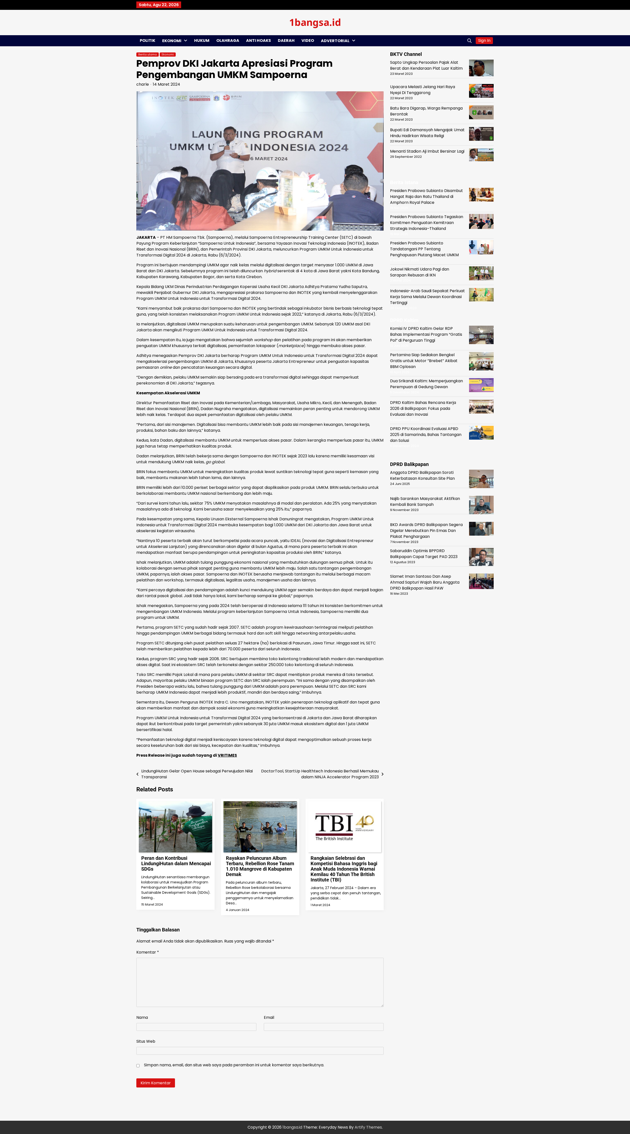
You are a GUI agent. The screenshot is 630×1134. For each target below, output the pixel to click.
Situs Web (145, 1041)
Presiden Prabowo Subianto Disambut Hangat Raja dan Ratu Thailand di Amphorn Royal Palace (426, 196)
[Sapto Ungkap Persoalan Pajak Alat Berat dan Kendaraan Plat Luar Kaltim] (481, 69)
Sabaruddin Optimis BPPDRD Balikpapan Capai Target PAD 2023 (423, 553)
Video (307, 40)
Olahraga (227, 40)
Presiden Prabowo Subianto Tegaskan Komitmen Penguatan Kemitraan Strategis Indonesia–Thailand (426, 222)
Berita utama (147, 54)
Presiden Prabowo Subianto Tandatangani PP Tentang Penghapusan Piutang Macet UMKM (424, 248)
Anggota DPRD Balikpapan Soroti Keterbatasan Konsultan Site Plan (422, 475)
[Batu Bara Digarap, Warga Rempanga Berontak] (481, 113)
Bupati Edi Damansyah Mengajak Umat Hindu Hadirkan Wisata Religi (427, 133)
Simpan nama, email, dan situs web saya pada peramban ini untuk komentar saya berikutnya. (234, 1065)
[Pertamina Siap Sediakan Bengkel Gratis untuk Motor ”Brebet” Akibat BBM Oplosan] (481, 362)
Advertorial (335, 41)
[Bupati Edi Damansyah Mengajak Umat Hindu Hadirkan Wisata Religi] (481, 135)
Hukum (201, 40)
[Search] (469, 40)
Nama (142, 1017)
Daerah (286, 40)
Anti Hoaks (258, 40)
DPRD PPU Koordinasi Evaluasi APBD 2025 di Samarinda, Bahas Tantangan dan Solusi (425, 434)
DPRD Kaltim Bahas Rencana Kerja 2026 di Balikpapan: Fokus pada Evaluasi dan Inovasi (423, 408)
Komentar (147, 952)
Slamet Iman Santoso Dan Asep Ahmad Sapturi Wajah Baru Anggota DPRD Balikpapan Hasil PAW (424, 582)
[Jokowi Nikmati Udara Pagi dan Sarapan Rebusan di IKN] (481, 274)
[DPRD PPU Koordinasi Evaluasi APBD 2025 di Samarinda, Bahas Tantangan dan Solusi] (481, 433)
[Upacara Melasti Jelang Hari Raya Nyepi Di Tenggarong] (481, 91)
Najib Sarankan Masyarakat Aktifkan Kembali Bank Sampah (425, 501)
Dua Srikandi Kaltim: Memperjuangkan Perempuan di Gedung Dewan (426, 384)
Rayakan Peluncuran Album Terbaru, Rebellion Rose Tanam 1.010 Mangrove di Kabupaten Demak (260, 866)
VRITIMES (227, 755)
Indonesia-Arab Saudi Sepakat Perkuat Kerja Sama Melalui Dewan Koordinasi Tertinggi (427, 296)
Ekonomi (171, 41)
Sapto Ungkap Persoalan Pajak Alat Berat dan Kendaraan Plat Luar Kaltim (426, 65)
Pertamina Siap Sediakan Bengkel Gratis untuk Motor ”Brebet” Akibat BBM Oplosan (423, 360)
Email (269, 1017)
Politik (147, 40)
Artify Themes (368, 1127)
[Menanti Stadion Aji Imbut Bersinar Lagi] (481, 155)
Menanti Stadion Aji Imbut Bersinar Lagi (427, 151)
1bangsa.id (315, 22)
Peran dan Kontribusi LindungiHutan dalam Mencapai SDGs (176, 863)
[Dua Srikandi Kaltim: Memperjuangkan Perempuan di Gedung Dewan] (481, 386)
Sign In (484, 40)
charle (142, 84)
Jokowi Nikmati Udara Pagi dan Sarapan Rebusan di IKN (419, 272)
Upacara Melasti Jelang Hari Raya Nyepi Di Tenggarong (422, 90)
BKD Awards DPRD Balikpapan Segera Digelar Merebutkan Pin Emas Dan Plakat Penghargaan (426, 530)
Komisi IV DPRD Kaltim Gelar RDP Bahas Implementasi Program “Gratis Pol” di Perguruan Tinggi (426, 334)
